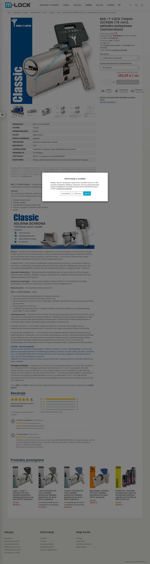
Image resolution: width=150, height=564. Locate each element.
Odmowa (77, 193)
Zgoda (87, 193)
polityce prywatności (64, 189)
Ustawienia (66, 193)
